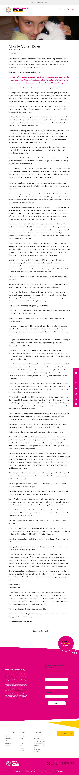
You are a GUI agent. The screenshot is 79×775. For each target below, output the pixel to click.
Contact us (25, 770)
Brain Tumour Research (15, 770)
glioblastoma (55, 287)
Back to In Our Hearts (40, 631)
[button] (60, 9)
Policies (45, 770)
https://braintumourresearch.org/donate (23, 617)
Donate (7, 736)
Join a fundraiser (9, 738)
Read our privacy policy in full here (19, 690)
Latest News (8, 745)
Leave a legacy (9, 743)
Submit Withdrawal (53, 770)
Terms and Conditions (35, 770)
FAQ (6, 741)
